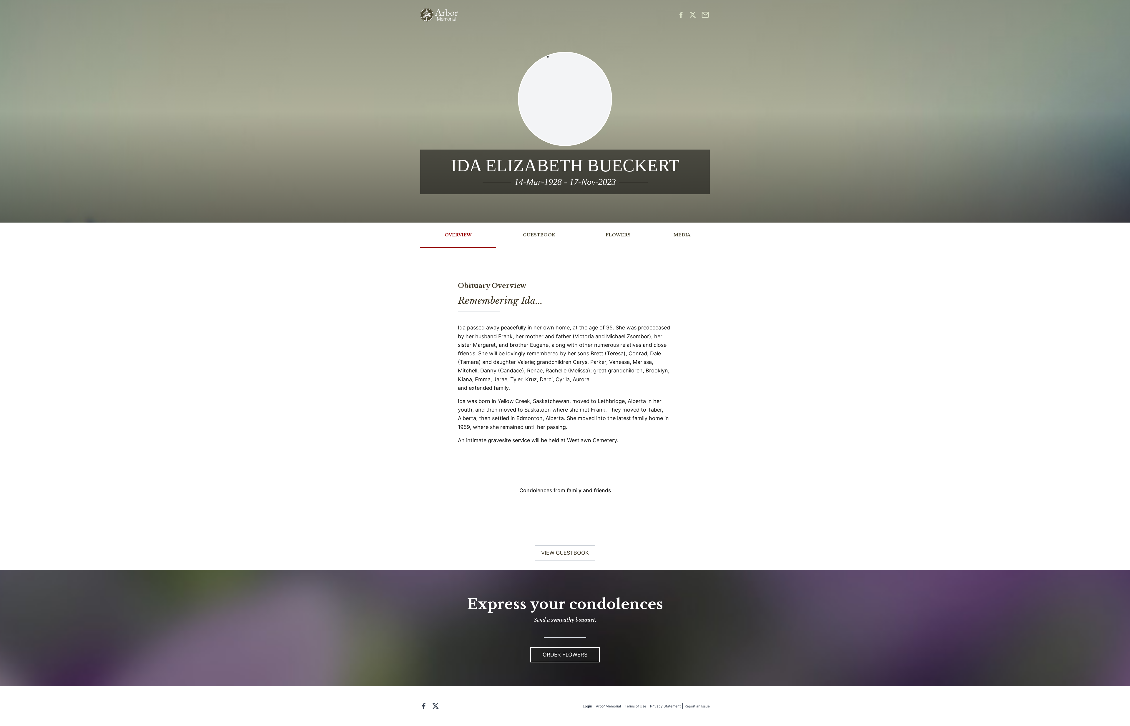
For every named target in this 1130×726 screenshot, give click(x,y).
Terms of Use (635, 706)
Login (587, 706)
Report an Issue (697, 706)
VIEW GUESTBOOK (565, 553)
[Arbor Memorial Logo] (439, 14)
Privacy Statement (665, 706)
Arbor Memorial (608, 706)
